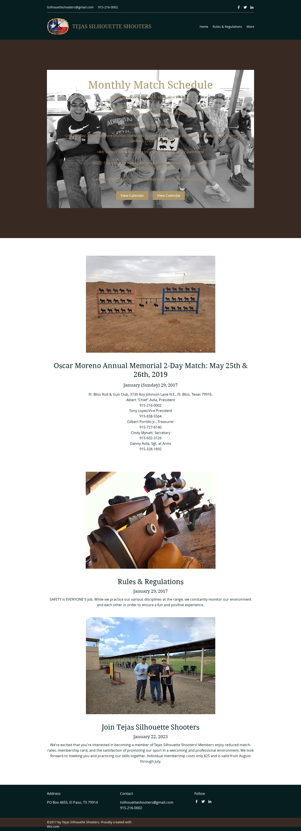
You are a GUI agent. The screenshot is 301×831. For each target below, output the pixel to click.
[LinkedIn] (252, 7)
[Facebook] (238, 7)
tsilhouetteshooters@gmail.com (70, 7)
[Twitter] (245, 7)
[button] (132, 195)
